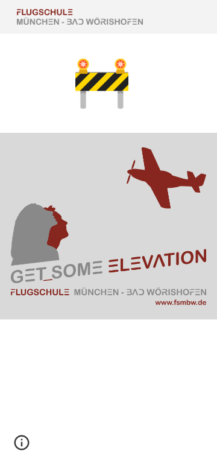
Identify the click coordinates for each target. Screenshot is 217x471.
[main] (108, 83)
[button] (21, 446)
